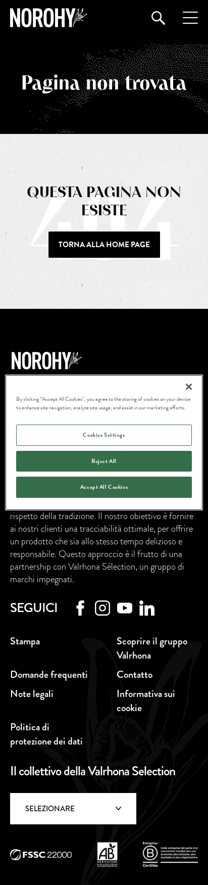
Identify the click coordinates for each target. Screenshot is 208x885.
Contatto (104, 851)
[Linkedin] (146, 608)
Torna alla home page (104, 244)
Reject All (104, 461)
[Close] (189, 387)
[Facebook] (80, 608)
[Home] (48, 17)
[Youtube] (124, 608)
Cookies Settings (104, 435)
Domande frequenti (49, 674)
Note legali (32, 693)
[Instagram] (102, 608)
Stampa (25, 641)
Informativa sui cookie (146, 700)
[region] (103, 443)
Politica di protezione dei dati (46, 734)
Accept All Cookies (104, 487)
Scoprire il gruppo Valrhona (152, 648)
